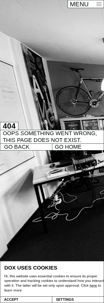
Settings (65, 299)
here (93, 285)
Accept (11, 299)
